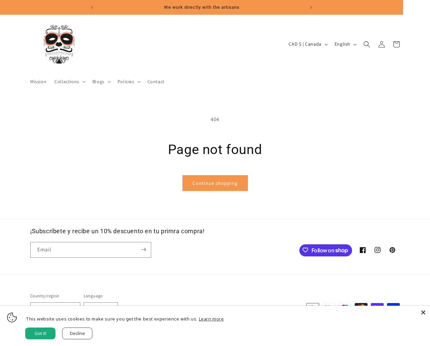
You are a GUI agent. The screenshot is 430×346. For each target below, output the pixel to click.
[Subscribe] (143, 249)
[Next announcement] (311, 7)
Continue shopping (215, 183)
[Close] (423, 312)
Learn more (211, 319)
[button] (69, 82)
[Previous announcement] (92, 7)
